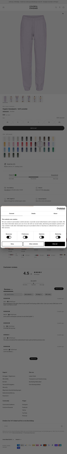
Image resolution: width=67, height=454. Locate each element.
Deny (12, 244)
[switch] (25, 237)
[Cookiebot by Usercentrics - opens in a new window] (58, 209)
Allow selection (33, 244)
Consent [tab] (11, 213)
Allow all (54, 244)
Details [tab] (34, 213)
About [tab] (55, 213)
